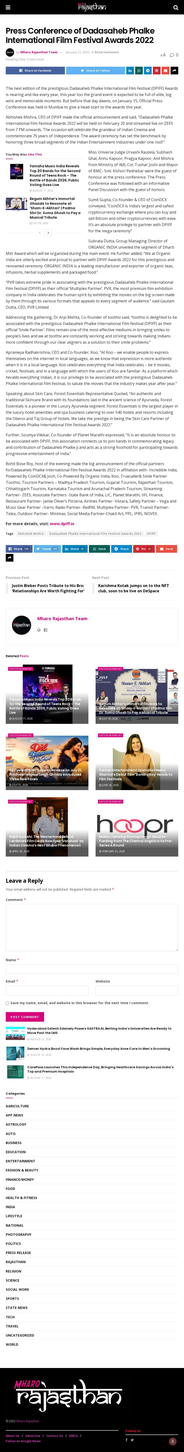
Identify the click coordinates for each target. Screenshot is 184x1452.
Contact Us (54, 1436)
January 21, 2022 (77, 52)
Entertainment (107, 52)
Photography (18, 1234)
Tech (10, 1317)
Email (12, 981)
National (15, 1225)
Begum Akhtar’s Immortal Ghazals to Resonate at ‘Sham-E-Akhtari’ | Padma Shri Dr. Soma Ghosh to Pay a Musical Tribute (55, 208)
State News (17, 1307)
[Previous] (39, 232)
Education (16, 1152)
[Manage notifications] (173, 1441)
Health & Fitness (21, 1197)
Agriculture (17, 1106)
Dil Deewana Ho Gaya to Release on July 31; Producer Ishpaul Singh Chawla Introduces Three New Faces (45, 774)
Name (12, 960)
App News (14, 1115)
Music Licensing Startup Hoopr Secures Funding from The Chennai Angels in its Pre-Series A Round (135, 841)
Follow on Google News (23, 1441)
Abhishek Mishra (31, 534)
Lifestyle (14, 1216)
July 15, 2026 (20, 785)
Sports (12, 1298)
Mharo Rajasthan (27, 1421)
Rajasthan (16, 1262)
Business (14, 1142)
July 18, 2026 (40, 223)
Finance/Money (20, 1179)
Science (12, 1280)
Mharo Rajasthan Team (39, 52)
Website (103, 981)
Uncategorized (20, 1335)
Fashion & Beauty (22, 1170)
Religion (13, 1271)
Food (10, 1188)
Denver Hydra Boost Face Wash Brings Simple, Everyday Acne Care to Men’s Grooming (98, 1048)
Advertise (32, 1436)
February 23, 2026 (113, 851)
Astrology (16, 1124)
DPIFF (151, 534)
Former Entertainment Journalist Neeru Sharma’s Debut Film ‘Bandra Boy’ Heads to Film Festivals (135, 774)
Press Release (18, 1252)
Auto (11, 1133)
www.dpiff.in (62, 523)
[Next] (48, 232)
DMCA (73, 1436)
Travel (12, 1326)
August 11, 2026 (42, 190)
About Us (12, 1436)
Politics (13, 1243)
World (12, 1344)
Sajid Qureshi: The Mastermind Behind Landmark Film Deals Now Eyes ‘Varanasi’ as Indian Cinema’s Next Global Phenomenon (46, 841)
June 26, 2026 (110, 785)
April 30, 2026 (20, 851)
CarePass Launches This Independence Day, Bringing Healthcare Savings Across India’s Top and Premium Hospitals (100, 1069)
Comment (16, 899)
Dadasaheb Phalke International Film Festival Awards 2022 (95, 534)
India (10, 1207)
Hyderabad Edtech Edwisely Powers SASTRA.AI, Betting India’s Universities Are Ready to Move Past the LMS (99, 1030)
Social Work (17, 1289)
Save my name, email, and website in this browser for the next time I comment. (80, 1003)
